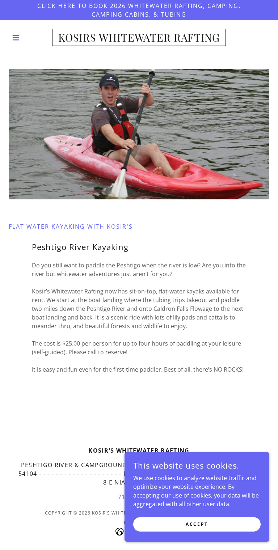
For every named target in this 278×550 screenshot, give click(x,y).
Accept (197, 524)
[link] (139, 39)
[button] (28, 37)
